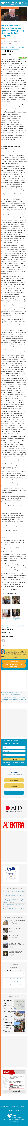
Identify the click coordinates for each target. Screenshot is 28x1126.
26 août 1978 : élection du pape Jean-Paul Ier (13, 891)
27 (14, 984)
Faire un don (14, 661)
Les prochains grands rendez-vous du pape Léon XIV (8, 1013)
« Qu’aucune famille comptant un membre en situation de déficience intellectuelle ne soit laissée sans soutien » (14, 901)
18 (7, 981)
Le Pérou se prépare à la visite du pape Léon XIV (13, 904)
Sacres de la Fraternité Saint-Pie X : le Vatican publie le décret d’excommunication (17, 922)
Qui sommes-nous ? (6, 1104)
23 (23, 981)
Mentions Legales (5, 1106)
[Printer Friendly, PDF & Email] (23, 58)
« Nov (4, 990)
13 (14, 978)
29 (20, 984)
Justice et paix (14, 8)
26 (10, 984)
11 (7, 978)
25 (7, 984)
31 (4, 987)
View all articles (5, 645)
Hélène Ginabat (20, 47)
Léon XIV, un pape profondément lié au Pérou (8, 1002)
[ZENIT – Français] (8, 3)
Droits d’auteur (14, 1106)
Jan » (7, 990)
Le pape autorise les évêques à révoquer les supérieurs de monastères (15, 953)
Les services (23, 1104)
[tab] (8, 1072)
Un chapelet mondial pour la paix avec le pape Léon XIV (16, 929)
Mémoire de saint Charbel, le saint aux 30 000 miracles (16, 936)
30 (23, 984)
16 (23, 978)
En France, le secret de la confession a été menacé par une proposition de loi (16, 945)
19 (10, 981)
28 (17, 984)
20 (14, 981)
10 (4, 978)
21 (17, 981)
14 (17, 978)
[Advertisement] (14, 681)
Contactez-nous (23, 1106)
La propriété (15, 1104)
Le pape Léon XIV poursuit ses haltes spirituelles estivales (8, 1024)
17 (4, 981)
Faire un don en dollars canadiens (14, 665)
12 (10, 978)
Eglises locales (5, 8)
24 (4, 984)
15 (20, 978)
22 (20, 981)
